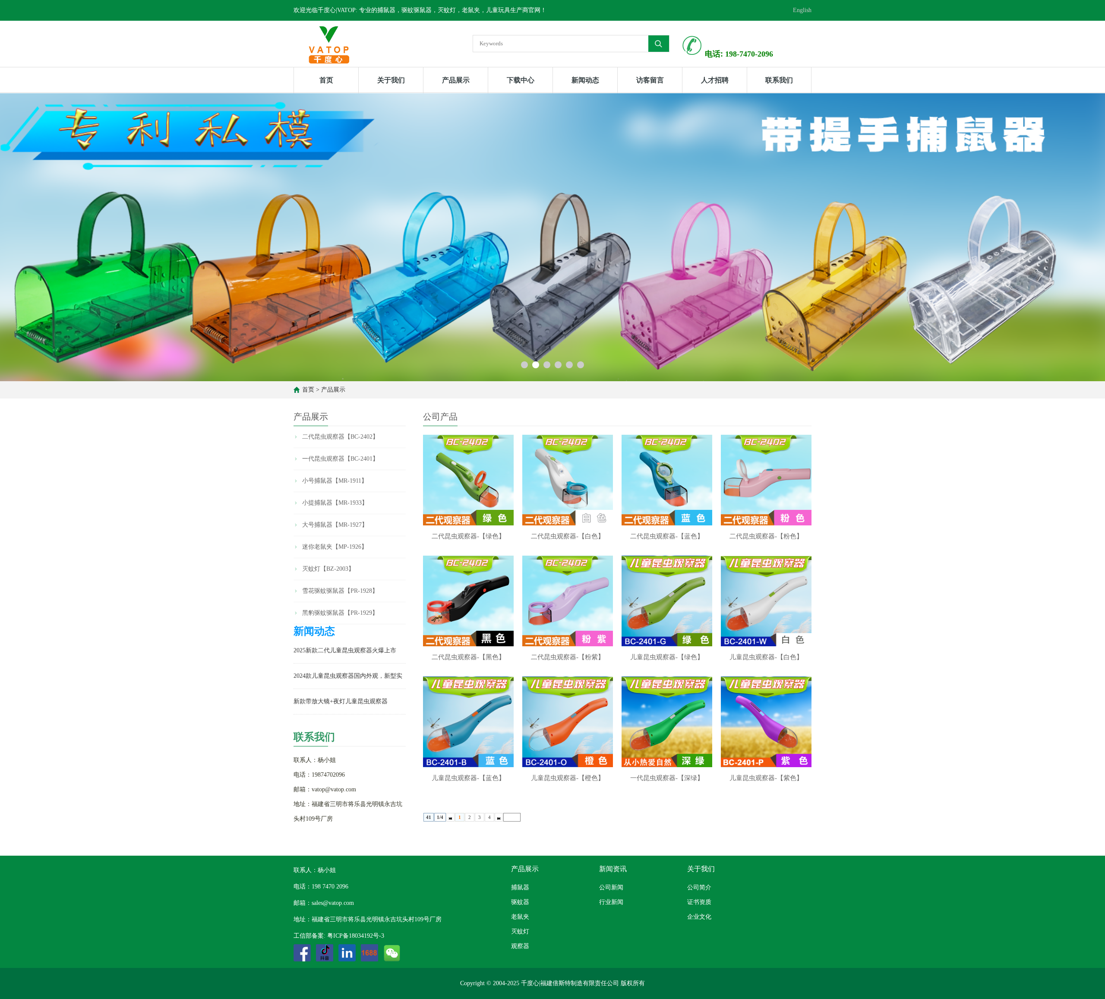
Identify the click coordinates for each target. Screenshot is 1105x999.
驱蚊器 (520, 902)
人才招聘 (715, 80)
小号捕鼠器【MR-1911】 (334, 480)
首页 (326, 80)
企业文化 (699, 917)
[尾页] (499, 817)
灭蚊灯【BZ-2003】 (328, 569)
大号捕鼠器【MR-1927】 (335, 525)
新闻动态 (585, 80)
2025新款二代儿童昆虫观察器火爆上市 (345, 650)
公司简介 (699, 887)
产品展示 (456, 80)
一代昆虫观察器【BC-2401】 (340, 458)
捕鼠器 (520, 887)
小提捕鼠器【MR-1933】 (335, 503)
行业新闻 (611, 902)
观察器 (520, 946)
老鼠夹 (520, 917)
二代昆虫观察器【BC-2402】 (340, 436)
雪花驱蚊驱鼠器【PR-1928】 (340, 591)
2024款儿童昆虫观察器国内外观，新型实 (348, 676)
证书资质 (699, 902)
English (802, 10)
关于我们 (391, 80)
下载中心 (520, 80)
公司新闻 (611, 887)
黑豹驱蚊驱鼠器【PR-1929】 (340, 613)
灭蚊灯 (520, 931)
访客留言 (650, 80)
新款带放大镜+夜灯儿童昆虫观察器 (341, 701)
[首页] (450, 817)
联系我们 (779, 80)
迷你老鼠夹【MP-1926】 (334, 547)
